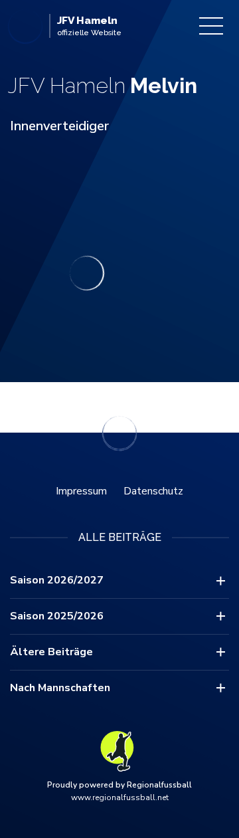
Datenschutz (153, 491)
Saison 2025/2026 (57, 616)
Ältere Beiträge (51, 652)
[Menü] (211, 26)
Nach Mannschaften (60, 688)
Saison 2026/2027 (57, 580)
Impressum (81, 491)
